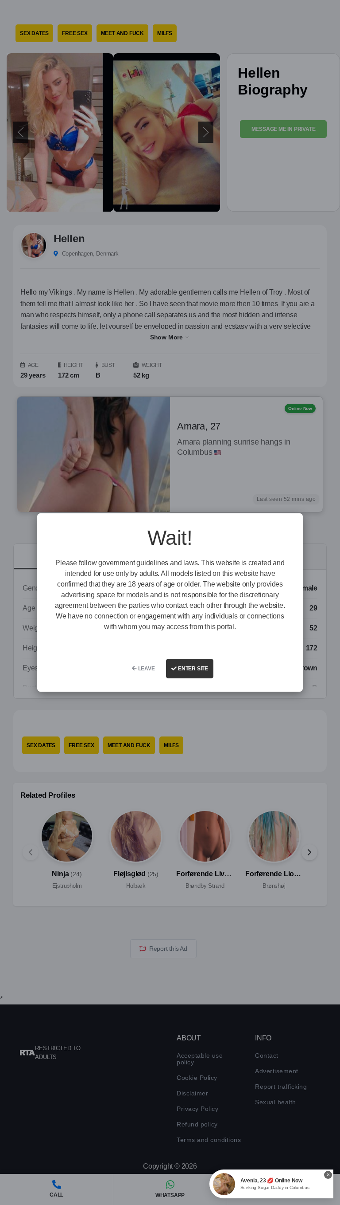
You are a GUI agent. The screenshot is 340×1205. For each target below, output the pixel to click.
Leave (146, 669)
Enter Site (192, 669)
